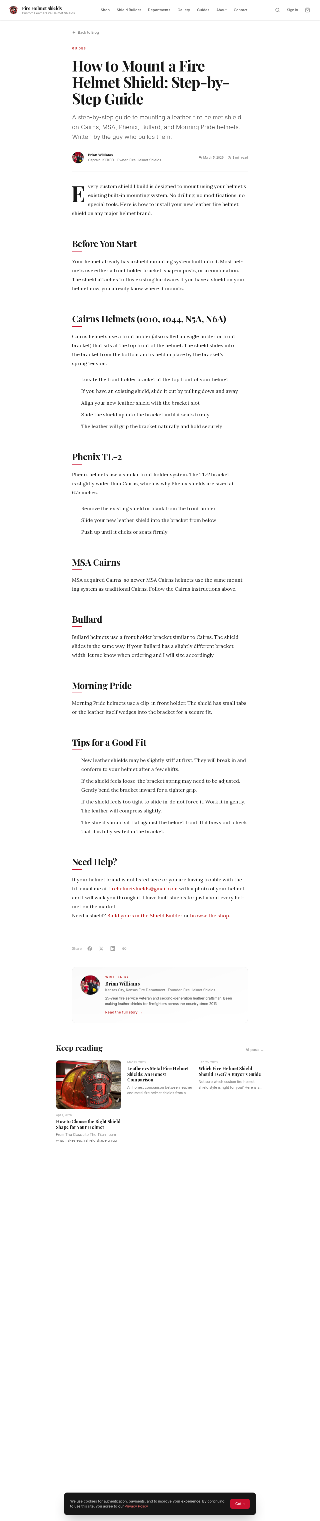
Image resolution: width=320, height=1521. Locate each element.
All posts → (255, 1049)
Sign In (292, 10)
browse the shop (209, 915)
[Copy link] (124, 948)
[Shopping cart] (307, 9)
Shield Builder (129, 10)
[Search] (277, 9)
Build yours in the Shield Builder (144, 915)
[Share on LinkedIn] (112, 948)
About (221, 10)
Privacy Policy (136, 1506)
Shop (105, 10)
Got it (240, 1504)
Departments (159, 10)
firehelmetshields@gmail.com (143, 888)
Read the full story (123, 1012)
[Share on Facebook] (90, 948)
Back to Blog (88, 32)
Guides (203, 10)
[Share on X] (101, 948)
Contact (241, 10)
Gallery (184, 10)
